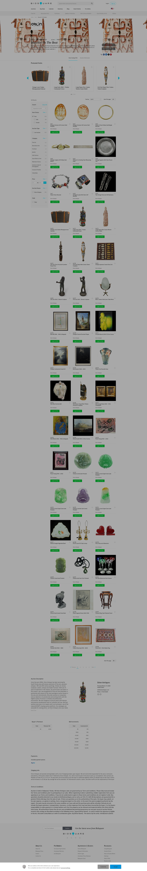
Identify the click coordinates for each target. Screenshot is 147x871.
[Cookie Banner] (73, 867)
